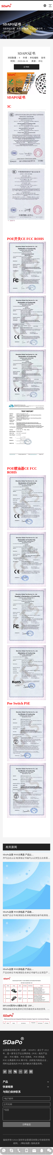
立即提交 (26, 1124)
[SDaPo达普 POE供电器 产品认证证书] (26, 960)
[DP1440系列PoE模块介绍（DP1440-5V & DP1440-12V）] (26, 996)
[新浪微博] (5, 1072)
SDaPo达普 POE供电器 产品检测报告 (19, 906)
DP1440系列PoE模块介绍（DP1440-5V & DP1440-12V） (19, 1000)
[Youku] (10, 1072)
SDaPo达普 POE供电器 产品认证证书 (19, 963)
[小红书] (20, 1072)
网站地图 (25, 1143)
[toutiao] (31, 1072)
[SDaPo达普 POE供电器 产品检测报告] (26, 902)
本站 (40, 61)
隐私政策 (35, 1143)
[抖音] (26, 1072)
